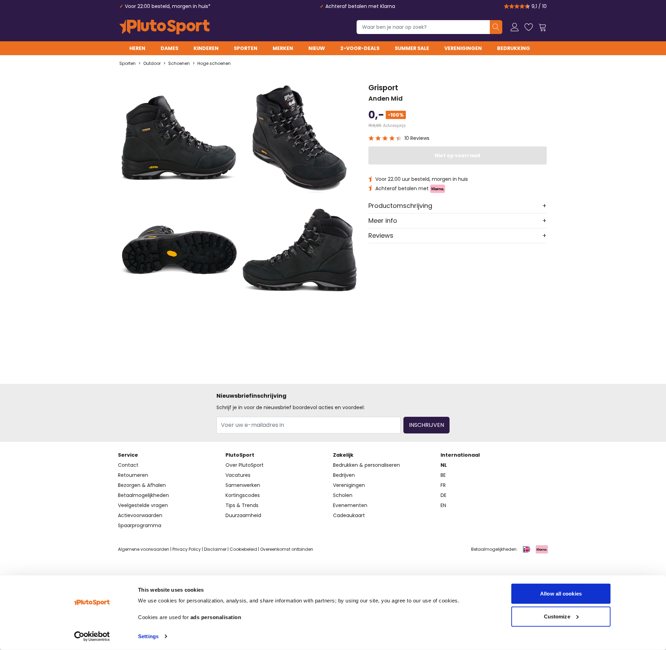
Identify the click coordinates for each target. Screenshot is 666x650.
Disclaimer (215, 549)
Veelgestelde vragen (143, 505)
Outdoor (152, 63)
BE (443, 475)
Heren (137, 48)
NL (444, 465)
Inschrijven (426, 425)
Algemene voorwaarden (143, 549)
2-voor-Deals (359, 48)
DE (443, 495)
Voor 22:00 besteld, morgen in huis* (168, 6)
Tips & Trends (241, 505)
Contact (128, 465)
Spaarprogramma (139, 525)
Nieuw (316, 48)
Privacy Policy (186, 549)
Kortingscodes (242, 495)
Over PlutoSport (244, 465)
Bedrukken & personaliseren (366, 465)
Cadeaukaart (349, 515)
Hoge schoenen (214, 63)
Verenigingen (463, 48)
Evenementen (350, 505)
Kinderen (206, 48)
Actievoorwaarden (140, 515)
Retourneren (133, 475)
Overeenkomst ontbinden (286, 549)
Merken (283, 48)
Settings (148, 636)
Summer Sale (412, 48)
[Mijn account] (515, 27)
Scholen (342, 495)
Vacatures (237, 475)
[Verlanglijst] (528, 27)
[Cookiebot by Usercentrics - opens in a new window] (92, 636)
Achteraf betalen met (402, 188)
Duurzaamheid (243, 515)
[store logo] (164, 27)
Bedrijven (344, 475)
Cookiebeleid (243, 549)
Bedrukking (513, 48)
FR (443, 485)
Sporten (245, 48)
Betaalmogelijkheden (143, 495)
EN (443, 505)
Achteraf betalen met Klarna (360, 6)
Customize (557, 616)
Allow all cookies (561, 594)
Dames (169, 48)
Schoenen (179, 63)
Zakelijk (343, 454)
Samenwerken (242, 485)
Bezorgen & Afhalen (142, 485)
